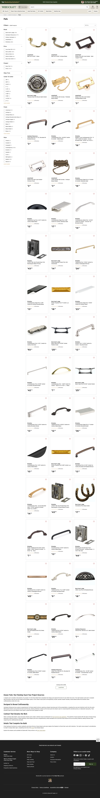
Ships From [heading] (7, 73)
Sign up (91, 764)
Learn (89, 11)
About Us (52, 754)
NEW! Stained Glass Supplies (50, 2)
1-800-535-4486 (8, 760)
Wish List (29, 757)
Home (5, 15)
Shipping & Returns (8, 765)
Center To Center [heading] (8, 76)
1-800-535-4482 (8, 756)
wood (32, 727)
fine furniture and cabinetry (59, 716)
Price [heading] (5, 46)
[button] (90, 25)
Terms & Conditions (44, 787)
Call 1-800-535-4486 (90, 2)
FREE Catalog (30, 759)
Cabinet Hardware (12, 15)
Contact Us (6, 763)
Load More (61, 687)
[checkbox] (4, 32)
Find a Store (53, 761)
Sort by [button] (86, 25)
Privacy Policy (77, 768)
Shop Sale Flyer (31, 761)
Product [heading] (6, 63)
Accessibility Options (55, 787)
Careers (52, 757)
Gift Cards (29, 754)
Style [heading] (5, 137)
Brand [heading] (5, 29)
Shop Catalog (30, 764)
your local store (41, 730)
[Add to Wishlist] (46, 30)
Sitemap (66, 787)
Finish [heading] (5, 107)
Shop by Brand (30, 766)
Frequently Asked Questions (10, 768)
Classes (95, 11)
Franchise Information (55, 759)
